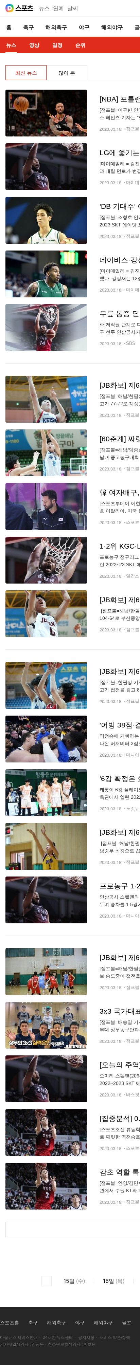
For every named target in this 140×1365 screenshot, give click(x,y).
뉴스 (44, 8)
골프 (127, 1322)
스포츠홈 (9, 1322)
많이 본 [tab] (66, 73)
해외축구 (56, 1322)
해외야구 (103, 1322)
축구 (33, 1322)
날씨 (72, 8)
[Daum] (9, 8)
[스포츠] (24, 8)
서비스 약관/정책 (115, 1337)
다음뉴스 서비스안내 (19, 1337)
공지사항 (86, 1337)
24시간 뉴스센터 (58, 1337)
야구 (80, 1322)
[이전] (46, 1281)
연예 (58, 8)
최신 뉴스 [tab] (26, 73)
